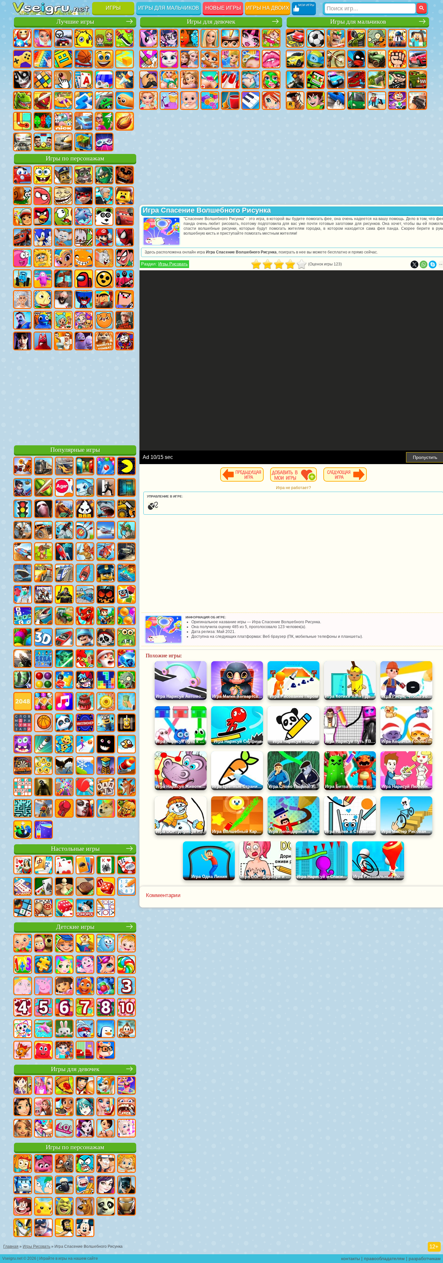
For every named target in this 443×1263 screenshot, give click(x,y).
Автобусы (356, 100)
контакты (350, 1258)
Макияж (271, 79)
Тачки (124, 216)
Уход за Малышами (189, 100)
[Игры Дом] (43, 1107)
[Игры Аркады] (126, 467)
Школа (104, 121)
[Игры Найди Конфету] (126, 965)
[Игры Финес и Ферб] (43, 1185)
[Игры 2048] (23, 702)
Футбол (315, 38)
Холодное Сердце (189, 59)
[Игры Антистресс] (64, 745)
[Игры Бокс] (64, 809)
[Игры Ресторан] (85, 1086)
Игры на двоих (267, 8)
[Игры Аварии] (85, 595)
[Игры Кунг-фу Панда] (106, 1207)
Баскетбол (124, 121)
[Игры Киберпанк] (64, 595)
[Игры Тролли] (43, 1164)
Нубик (124, 299)
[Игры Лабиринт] (23, 809)
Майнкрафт (417, 38)
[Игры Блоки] (64, 681)
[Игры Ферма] (85, 659)
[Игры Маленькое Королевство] (23, 986)
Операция (250, 79)
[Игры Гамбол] (85, 1164)
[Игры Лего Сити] (106, 574)
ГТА (295, 100)
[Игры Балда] (106, 788)
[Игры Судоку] (126, 887)
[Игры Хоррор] (106, 745)
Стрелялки (417, 100)
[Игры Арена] (85, 552)
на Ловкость (124, 38)
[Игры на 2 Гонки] (23, 552)
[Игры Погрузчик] (126, 509)
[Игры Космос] (64, 552)
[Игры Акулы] (106, 509)
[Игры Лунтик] (85, 965)
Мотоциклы (336, 59)
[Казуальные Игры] (64, 788)
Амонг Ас (83, 278)
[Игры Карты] (64, 866)
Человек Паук (124, 237)
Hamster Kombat (104, 341)
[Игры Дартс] (23, 766)
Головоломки (22, 121)
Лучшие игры (75, 21)
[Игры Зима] (85, 766)
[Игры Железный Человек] (126, 1207)
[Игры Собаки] (106, 1086)
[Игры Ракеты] (43, 745)
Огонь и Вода (189, 38)
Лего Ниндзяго (104, 175)
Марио (104, 237)
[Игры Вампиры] (85, 809)
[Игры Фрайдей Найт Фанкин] (85, 681)
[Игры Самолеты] (106, 531)
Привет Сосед (22, 320)
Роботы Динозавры (356, 79)
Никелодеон (63, 121)
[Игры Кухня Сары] (23, 1086)
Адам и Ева (42, 258)
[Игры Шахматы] (64, 887)
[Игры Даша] (64, 986)
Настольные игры (75, 848)
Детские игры (75, 926)
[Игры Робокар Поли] (23, 1185)
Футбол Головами (42, 142)
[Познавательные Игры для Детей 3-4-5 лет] (85, 944)
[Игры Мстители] (43, 1228)
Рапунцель (189, 79)
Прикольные (42, 100)
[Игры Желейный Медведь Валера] (43, 1051)
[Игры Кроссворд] (23, 616)
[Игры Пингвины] (106, 1029)
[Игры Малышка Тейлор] (64, 1051)
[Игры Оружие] (23, 659)
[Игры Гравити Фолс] (106, 1164)
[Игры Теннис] (85, 788)
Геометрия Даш (63, 59)
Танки (356, 38)
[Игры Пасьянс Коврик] (43, 887)
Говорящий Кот (83, 175)
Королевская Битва (397, 38)
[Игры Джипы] (43, 531)
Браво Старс (104, 278)
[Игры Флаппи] (126, 745)
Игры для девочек (211, 21)
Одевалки (230, 59)
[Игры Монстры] (23, 745)
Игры (113, 8)
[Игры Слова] (43, 766)
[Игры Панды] (64, 723)
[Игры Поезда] (64, 574)
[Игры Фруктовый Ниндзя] (43, 488)
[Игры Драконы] (85, 616)
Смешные (104, 59)
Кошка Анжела (169, 59)
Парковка (295, 38)
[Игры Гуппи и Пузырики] (126, 1164)
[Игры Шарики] (126, 616)
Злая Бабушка (104, 195)
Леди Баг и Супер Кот (83, 195)
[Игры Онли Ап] (43, 809)
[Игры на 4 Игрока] (85, 467)
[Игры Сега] (43, 659)
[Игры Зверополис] (64, 1164)
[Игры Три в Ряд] (126, 659)
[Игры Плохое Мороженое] (85, 509)
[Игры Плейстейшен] (126, 788)
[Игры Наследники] (106, 1185)
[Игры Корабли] (23, 574)
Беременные (169, 79)
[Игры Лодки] (85, 574)
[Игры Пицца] (64, 1086)
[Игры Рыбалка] (43, 616)
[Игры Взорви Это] (85, 488)
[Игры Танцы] (126, 1086)
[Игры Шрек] (64, 1207)
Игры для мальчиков (168, 8)
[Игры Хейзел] (126, 944)
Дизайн (209, 100)
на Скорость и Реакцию (83, 100)
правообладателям (384, 1258)
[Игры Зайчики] (64, 1029)
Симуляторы (63, 38)
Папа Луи (148, 79)
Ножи (124, 79)
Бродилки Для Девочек (271, 38)
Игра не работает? (293, 487)
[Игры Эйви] (23, 1129)
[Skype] (433, 264)
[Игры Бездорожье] (126, 552)
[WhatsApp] (423, 264)
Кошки (209, 59)
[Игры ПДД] (23, 509)
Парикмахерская (250, 59)
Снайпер (295, 79)
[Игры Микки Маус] (85, 1228)
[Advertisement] (75, 396)
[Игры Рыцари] (126, 809)
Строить (83, 142)
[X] (414, 264)
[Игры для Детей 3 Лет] (126, 986)
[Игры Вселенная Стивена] (23, 1207)
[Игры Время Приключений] (85, 1185)
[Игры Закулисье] (43, 788)
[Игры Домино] (23, 887)
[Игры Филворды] (23, 723)
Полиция (336, 79)
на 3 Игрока (42, 121)
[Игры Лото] (43, 908)
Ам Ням (63, 216)
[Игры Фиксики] (23, 1164)
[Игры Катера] (64, 638)
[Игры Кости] (64, 908)
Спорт (83, 59)
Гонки (417, 59)
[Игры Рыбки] (85, 986)
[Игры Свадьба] (106, 1107)
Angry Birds (42, 216)
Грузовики (376, 59)
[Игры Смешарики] (106, 944)
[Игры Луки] (85, 531)
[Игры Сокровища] (43, 702)
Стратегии (336, 38)
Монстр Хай (250, 38)
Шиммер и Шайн (63, 258)
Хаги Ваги (83, 299)
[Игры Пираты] (106, 638)
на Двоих (104, 38)
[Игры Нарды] (106, 887)
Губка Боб (42, 175)
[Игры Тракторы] (64, 616)
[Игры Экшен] (23, 467)
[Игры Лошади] (64, 509)
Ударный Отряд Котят (83, 237)
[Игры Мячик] (43, 723)
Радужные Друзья (42, 320)
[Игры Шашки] (85, 887)
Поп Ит (42, 59)
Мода (169, 100)
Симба (104, 320)
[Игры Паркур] (64, 531)
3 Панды (104, 216)
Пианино (250, 100)
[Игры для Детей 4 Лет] (23, 1008)
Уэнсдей (22, 341)
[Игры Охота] (23, 531)
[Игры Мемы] (106, 809)
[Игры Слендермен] (43, 509)
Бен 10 (315, 100)
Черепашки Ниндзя (315, 59)
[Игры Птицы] (64, 766)
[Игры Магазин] (43, 1086)
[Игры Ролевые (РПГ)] (23, 488)
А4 (22, 299)
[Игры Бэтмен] (126, 1185)
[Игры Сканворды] (23, 788)
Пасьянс (83, 79)
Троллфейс (63, 195)
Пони (148, 38)
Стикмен (356, 59)
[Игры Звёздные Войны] (64, 659)
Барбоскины (63, 237)
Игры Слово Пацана (124, 320)
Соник (42, 237)
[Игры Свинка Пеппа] (43, 986)
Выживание (376, 79)
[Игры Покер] (126, 866)
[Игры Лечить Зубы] (126, 1107)
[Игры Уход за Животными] (43, 1129)
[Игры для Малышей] (23, 944)
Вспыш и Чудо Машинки (22, 237)
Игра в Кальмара (124, 278)
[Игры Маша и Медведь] (43, 944)
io (124, 59)
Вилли (22, 175)
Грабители (397, 79)
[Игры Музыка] (64, 702)
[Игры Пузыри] (106, 986)
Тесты (230, 38)
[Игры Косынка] (85, 866)
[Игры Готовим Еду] (64, 1107)
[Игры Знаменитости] (126, 1129)
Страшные (22, 79)
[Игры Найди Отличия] (85, 1051)
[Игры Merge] (23, 830)
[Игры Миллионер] (85, 723)
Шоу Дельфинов (83, 216)
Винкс (271, 100)
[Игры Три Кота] (23, 1051)
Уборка (230, 100)
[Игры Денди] (126, 723)
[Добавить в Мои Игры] (293, 474)
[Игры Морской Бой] (126, 574)
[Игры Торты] (85, 702)
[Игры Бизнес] (126, 702)
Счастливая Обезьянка (83, 258)
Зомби (376, 38)
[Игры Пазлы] (43, 965)
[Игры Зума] (23, 638)
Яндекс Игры (22, 59)
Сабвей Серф (22, 216)
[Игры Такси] (43, 574)
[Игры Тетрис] (106, 681)
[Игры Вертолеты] (106, 552)
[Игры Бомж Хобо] (64, 1228)
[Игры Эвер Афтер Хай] (85, 1129)
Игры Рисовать (173, 264)
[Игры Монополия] (85, 908)
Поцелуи (271, 59)
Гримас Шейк (83, 341)
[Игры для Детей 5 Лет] (43, 1008)
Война (63, 142)
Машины (295, 59)
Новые (22, 38)
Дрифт (336, 100)
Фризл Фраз (22, 258)
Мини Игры (63, 100)
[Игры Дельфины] (43, 1029)
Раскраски (148, 59)
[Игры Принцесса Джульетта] (64, 965)
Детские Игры (83, 38)
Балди (42, 299)
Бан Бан (42, 341)
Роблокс (104, 299)
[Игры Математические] (23, 965)
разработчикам (425, 1258)
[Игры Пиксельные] (106, 616)
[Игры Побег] (106, 488)
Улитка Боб (22, 195)
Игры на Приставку (104, 142)
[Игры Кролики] (85, 1029)
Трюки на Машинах (104, 100)
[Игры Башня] (106, 766)
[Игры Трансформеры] (23, 1228)
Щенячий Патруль (63, 175)
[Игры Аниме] (85, 1107)
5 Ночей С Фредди (124, 175)
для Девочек (42, 38)
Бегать (397, 100)
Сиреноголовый (63, 278)
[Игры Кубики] (126, 595)
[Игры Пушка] (126, 766)
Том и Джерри (104, 258)
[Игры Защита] (126, 531)
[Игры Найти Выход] (126, 488)
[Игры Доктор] (23, 595)
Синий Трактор (22, 278)
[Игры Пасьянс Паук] (106, 866)
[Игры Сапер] (23, 908)
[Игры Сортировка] (43, 830)
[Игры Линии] (43, 681)
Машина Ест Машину (417, 79)
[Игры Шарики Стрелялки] (106, 467)
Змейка (124, 100)
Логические (42, 79)
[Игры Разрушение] (106, 702)
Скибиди (63, 341)
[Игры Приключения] (43, 552)
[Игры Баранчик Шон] (64, 1185)
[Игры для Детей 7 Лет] (85, 1008)
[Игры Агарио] (64, 488)
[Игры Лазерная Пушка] (126, 638)
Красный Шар (42, 195)
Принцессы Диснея (148, 100)
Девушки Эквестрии (169, 38)
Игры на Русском (104, 79)
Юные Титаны (124, 258)
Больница (209, 79)
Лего (124, 195)
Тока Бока (63, 320)
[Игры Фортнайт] (43, 595)
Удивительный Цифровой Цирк (124, 341)
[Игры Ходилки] (85, 745)
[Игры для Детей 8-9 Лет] (106, 1008)
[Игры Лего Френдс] (23, 1107)
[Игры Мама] (106, 1129)
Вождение (22, 142)
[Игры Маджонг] (43, 866)
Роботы (315, 79)
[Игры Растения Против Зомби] (126, 681)
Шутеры (376, 100)
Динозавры (22, 100)
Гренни (63, 299)
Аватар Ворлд (83, 320)
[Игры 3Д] (43, 638)
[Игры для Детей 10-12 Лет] (126, 1008)
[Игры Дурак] (23, 866)
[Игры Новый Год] (106, 659)
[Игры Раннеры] (106, 723)
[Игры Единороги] (106, 965)
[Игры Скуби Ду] (85, 1207)
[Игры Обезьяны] (126, 1029)
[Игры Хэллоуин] (106, 595)
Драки (397, 59)
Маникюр (230, 79)
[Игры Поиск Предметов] (23, 681)
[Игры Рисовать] (23, 1029)
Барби (209, 38)
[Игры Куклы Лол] (64, 1129)
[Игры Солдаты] (85, 638)
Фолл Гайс (42, 278)
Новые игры (223, 8)
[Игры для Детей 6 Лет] (64, 1008)
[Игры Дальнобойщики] (43, 467)
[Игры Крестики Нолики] (106, 908)
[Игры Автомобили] (64, 467)
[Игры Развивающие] (64, 944)
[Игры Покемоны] (43, 1207)
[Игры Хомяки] (106, 1051)
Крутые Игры (83, 121)
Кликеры (63, 79)
